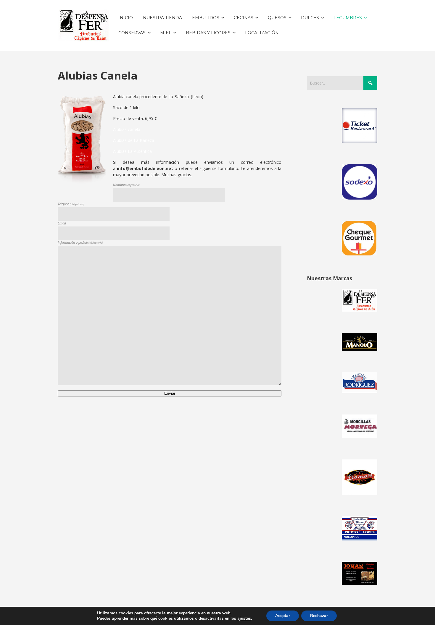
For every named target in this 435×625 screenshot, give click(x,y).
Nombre (126, 184)
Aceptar (282, 615)
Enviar (169, 393)
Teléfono (71, 204)
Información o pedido (80, 242)
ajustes (244, 618)
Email (62, 223)
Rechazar (319, 615)
